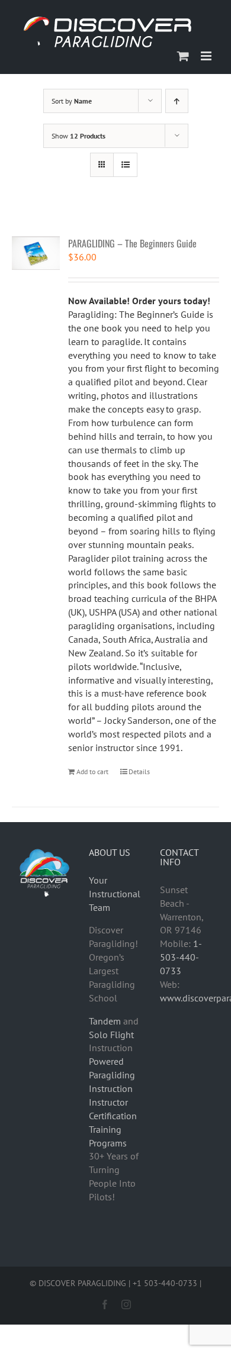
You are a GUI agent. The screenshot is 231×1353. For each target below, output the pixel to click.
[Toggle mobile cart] (183, 56)
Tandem (105, 1021)
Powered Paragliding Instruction (112, 1074)
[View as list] (125, 164)
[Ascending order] (176, 101)
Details (139, 771)
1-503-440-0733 (181, 957)
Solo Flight (111, 1034)
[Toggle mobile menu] (207, 56)
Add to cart (92, 771)
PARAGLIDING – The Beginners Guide (132, 243)
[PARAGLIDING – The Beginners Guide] (36, 253)
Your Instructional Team (114, 893)
